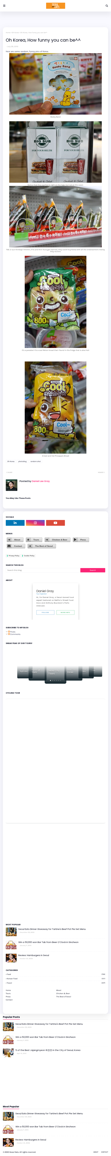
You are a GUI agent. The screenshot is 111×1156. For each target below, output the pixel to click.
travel (56, 983)
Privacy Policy (14, 556)
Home (8, 33)
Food (56, 974)
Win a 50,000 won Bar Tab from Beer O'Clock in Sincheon (48, 942)
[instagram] (35, 523)
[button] (50, 680)
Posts (12, 632)
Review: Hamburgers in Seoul (33, 955)
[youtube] (55, 523)
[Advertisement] (14, 873)
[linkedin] (15, 523)
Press (83, 540)
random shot (35, 461)
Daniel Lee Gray (40, 481)
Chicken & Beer (59, 540)
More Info (65, 612)
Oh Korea (15, 33)
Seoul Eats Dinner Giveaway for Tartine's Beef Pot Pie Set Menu (52, 929)
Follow (45, 612)
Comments (15, 634)
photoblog (22, 461)
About (17, 540)
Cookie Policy (29, 556)
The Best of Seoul (44, 546)
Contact (18, 546)
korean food (56, 978)
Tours (36, 540)
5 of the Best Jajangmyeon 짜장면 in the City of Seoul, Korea (47, 1050)
